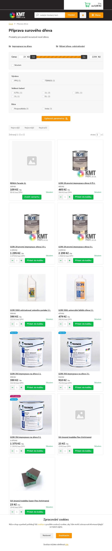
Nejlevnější (29, 127)
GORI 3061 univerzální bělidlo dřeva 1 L (75, 310)
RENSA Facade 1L (18, 183)
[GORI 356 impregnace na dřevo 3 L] (80, 351)
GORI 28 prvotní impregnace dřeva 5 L (75, 247)
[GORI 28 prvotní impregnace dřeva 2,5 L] (32, 224)
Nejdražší (43, 127)
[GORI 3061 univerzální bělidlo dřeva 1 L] (80, 288)
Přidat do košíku (83, 197)
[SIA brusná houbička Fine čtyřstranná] (80, 415)
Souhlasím (64, 535)
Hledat (71, 15)
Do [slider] (84, 57)
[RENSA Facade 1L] (32, 161)
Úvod (11, 24)
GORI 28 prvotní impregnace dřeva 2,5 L (28, 247)
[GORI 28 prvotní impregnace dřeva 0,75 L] (80, 161)
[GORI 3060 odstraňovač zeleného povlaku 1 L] (32, 288)
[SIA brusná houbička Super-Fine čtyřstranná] (32, 478)
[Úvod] (20, 15)
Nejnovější (15, 127)
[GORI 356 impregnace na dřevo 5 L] (32, 415)
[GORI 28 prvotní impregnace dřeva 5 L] (80, 224)
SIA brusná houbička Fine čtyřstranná (74, 437)
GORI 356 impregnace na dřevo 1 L (25, 374)
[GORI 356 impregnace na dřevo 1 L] (32, 351)
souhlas (41, 524)
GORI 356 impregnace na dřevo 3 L (73, 374)
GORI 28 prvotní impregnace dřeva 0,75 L (76, 183)
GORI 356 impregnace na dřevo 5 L (25, 437)
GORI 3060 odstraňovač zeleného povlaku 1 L (30, 310)
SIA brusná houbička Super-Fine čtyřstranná (29, 501)
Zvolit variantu (31, 197)
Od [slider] (33, 57)
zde (66, 544)
